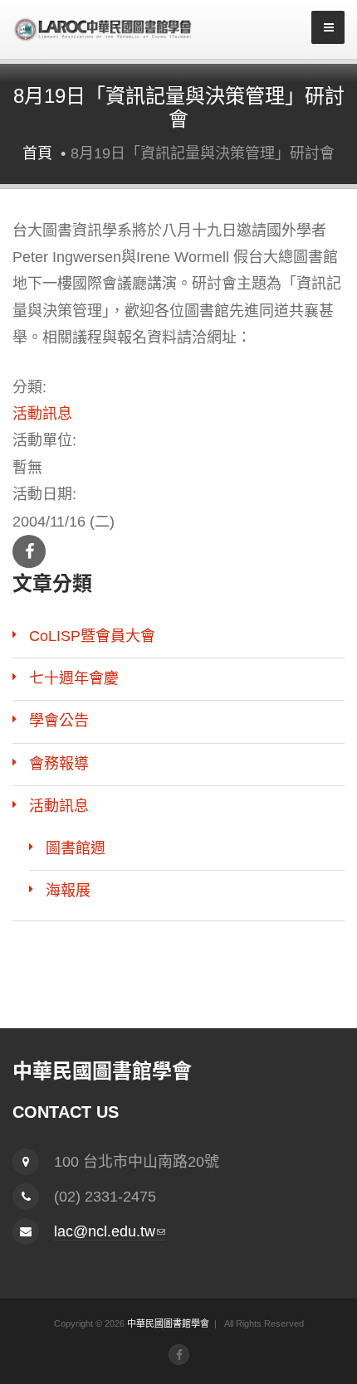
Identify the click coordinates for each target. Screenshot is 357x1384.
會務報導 (59, 763)
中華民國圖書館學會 (168, 1323)
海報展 (68, 890)
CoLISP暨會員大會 (92, 636)
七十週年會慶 (74, 678)
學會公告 (59, 720)
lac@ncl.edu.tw (109, 1232)
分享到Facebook (29, 551)
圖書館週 (75, 848)
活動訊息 (42, 413)
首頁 (37, 153)
